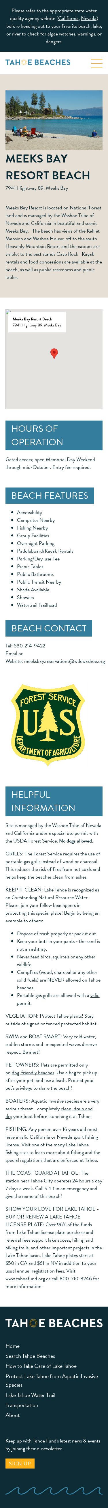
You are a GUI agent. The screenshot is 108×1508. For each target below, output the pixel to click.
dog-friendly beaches (33, 1072)
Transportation (21, 1405)
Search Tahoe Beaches (30, 1356)
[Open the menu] (97, 62)
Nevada (88, 18)
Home (12, 1345)
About (12, 1415)
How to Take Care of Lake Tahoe (41, 1366)
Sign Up (20, 1463)
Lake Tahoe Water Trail (30, 1395)
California (68, 18)
